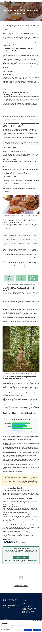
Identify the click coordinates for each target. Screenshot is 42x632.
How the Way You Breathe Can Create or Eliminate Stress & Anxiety (29, 609)
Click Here (17, 605)
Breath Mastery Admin (14, 15)
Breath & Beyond (34, 560)
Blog (21, 7)
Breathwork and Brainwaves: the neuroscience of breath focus (15, 542)
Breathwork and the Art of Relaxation (10, 541)
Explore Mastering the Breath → (21, 557)
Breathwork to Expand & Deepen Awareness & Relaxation (30, 600)
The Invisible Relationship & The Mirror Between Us (29, 603)
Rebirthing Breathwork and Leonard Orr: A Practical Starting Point (29, 612)
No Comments (29, 15)
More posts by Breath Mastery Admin (21, 585)
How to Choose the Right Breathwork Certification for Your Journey (28, 606)
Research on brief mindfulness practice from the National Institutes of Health (16, 453)
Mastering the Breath (8, 550)
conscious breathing (26, 87)
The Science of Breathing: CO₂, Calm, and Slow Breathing (14, 543)
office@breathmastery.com (12, 607)
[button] (38, 1)
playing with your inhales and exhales (28, 317)
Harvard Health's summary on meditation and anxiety (16, 116)
